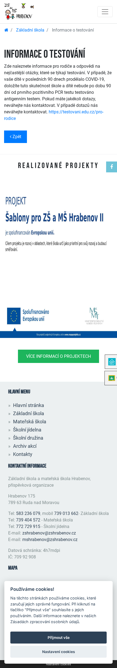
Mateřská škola (29, 421)
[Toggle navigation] (105, 11)
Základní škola (30, 30)
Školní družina (28, 438)
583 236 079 (28, 513)
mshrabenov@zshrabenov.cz (50, 539)
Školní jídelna (27, 430)
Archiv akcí (24, 446)
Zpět (16, 136)
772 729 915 (28, 526)
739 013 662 (66, 513)
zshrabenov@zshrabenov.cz (49, 533)
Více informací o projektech (58, 356)
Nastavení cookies (58, 664)
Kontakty (22, 454)
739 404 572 (28, 520)
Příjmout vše (59, 637)
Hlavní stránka (28, 405)
